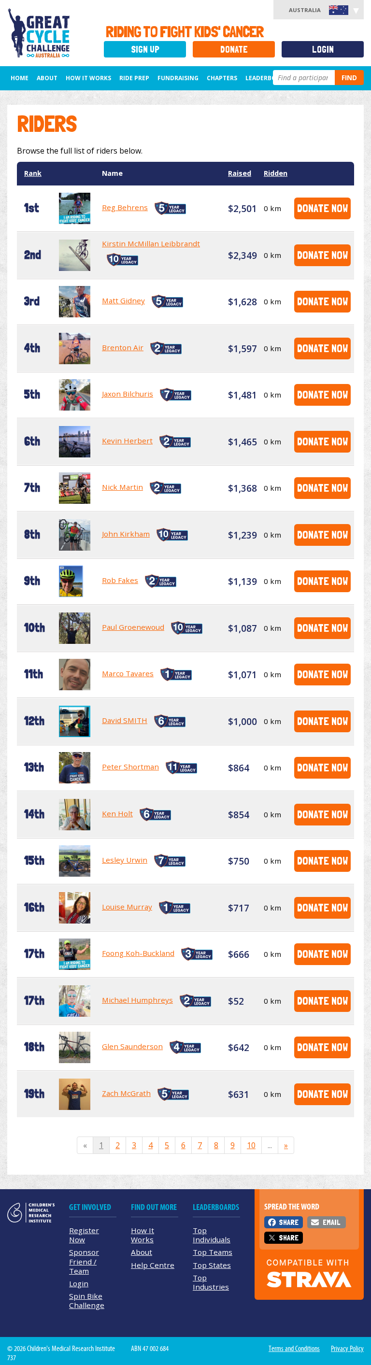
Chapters (222, 78)
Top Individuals (211, 1234)
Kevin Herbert (127, 440)
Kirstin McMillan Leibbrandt (151, 243)
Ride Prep (134, 78)
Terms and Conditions (294, 1348)
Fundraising (178, 78)
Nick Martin (122, 487)
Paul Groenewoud (133, 627)
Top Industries (211, 1282)
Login (323, 49)
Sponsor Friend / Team (84, 1261)
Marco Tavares (128, 673)
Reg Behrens (125, 207)
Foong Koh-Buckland (138, 953)
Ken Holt (117, 813)
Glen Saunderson (132, 1046)
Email (331, 1222)
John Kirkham (126, 534)
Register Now (84, 1234)
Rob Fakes (120, 580)
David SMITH (124, 720)
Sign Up (145, 49)
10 (251, 1145)
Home (20, 78)
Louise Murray (127, 906)
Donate (234, 49)
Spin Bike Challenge (86, 1300)
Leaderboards (268, 78)
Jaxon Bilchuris (127, 393)
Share (289, 1222)
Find (349, 77)
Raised (239, 173)
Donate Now (322, 207)
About (47, 78)
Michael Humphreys (137, 1000)
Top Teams (212, 1252)
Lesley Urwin (124, 860)
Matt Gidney (123, 300)
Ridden (275, 173)
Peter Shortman (130, 766)
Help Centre (152, 1265)
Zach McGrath (126, 1093)
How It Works (142, 1234)
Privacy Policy (347, 1348)
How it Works (88, 78)
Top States (212, 1265)
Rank (33, 173)
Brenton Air (122, 347)
